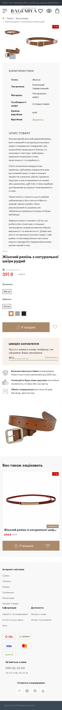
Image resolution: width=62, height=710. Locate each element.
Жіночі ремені (22, 18)
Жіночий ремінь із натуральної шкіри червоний (31, 530)
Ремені (10, 18)
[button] (27, 42)
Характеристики (21, 70)
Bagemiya (37, 119)
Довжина (7, 284)
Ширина (6, 299)
